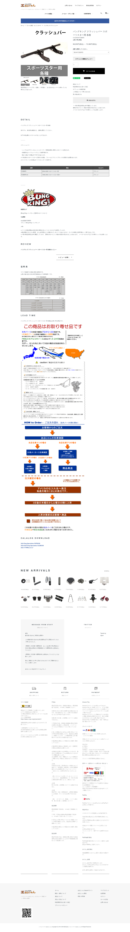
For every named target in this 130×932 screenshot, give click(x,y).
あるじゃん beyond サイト (85, 890)
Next (65, 53)
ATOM (83, 896)
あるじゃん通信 (82, 893)
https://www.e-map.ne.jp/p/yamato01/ (31, 719)
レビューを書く (64, 257)
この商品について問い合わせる (81, 92)
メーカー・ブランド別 (68, 14)
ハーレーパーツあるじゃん (45, 926)
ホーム (22, 25)
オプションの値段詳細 (79, 89)
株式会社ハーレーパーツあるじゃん (72, 926)
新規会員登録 (90, 5)
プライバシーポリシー (61, 905)
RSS (79, 896)
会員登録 (103, 893)
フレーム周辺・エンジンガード (33, 25)
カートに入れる (90, 71)
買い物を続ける (77, 94)
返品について (76, 84)
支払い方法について (60, 899)
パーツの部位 (48, 14)
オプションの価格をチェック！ (84, 59)
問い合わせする (91, 100)
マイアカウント (79, 5)
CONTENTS (87, 14)
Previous (23, 53)
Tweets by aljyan (103, 634)
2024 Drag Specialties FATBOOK (30, 543)
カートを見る (104, 899)
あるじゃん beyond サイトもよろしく (35, 669)
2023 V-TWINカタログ (27, 547)
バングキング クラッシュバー (51, 25)
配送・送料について (60, 893)
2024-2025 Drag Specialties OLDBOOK (32, 545)
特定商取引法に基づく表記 (80, 87)
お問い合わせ (68, 5)
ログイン (98, 5)
